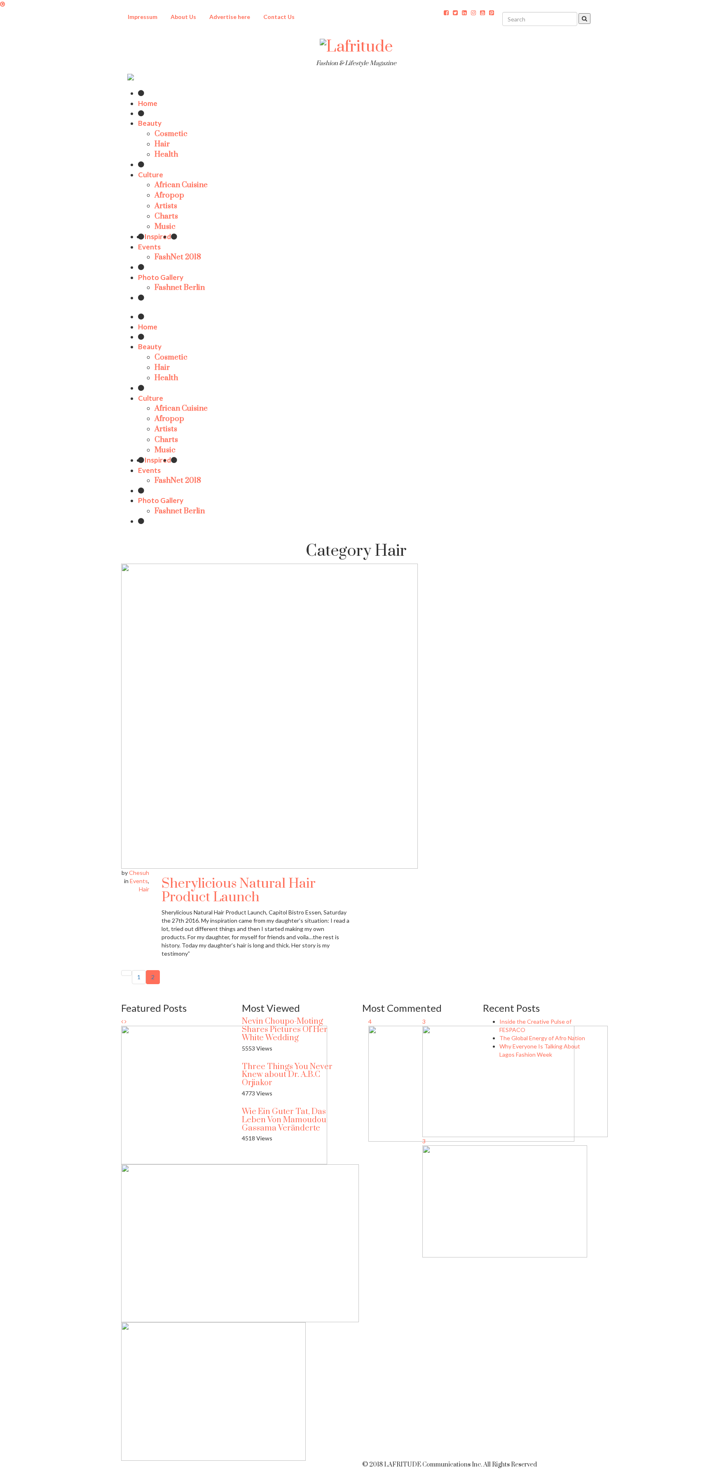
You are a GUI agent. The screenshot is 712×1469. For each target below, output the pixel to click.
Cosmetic (171, 134)
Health (166, 154)
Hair (162, 144)
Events (149, 246)
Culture (150, 174)
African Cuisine (181, 185)
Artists (166, 206)
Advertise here (229, 16)
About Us (183, 16)
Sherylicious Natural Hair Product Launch (239, 890)
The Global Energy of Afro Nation (542, 1037)
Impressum (142, 16)
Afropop (169, 195)
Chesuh (139, 872)
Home (147, 103)
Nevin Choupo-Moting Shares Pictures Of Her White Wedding (285, 1029)
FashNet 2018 (178, 257)
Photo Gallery (160, 277)
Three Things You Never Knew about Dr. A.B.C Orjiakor (287, 1075)
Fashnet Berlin (180, 287)
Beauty (150, 123)
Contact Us (279, 16)
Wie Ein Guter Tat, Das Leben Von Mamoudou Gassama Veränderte (284, 1120)
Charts (166, 216)
